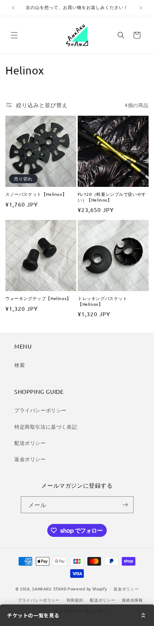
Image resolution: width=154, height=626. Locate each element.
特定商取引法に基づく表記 (45, 426)
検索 (19, 365)
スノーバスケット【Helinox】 (36, 194)
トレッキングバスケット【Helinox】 (102, 301)
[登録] (125, 504)
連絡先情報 (132, 600)
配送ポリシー (30, 442)
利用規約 (75, 600)
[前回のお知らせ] (13, 8)
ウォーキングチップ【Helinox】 (38, 298)
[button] (14, 35)
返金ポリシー (30, 459)
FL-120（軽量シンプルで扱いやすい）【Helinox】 (112, 197)
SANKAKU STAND (49, 589)
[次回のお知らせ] (141, 8)
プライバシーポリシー (40, 410)
